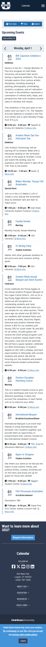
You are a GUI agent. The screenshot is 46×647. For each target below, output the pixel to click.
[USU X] (18, 567)
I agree (23, 641)
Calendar (23, 553)
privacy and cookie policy (24, 634)
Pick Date (12, 24)
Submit (37, 24)
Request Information (23, 537)
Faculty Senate (23, 221)
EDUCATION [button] (22, 593)
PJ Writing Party (23, 245)
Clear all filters (8, 38)
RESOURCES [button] (22, 599)
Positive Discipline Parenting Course (25, 379)
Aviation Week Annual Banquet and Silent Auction (29, 278)
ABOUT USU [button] (22, 586)
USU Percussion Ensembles (29, 491)
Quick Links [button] (21, 605)
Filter (25, 24)
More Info (31, 128)
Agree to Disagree (25, 454)
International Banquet (26, 414)
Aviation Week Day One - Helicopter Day (28, 137)
